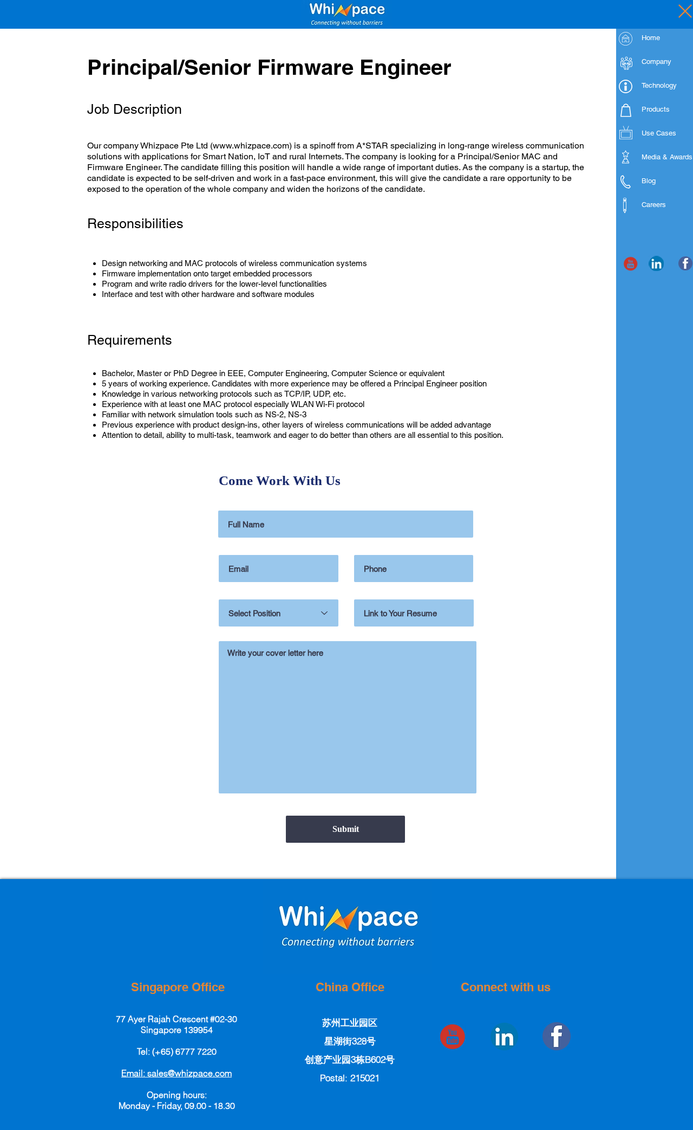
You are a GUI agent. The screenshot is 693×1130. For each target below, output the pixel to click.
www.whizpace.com (251, 145)
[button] (176, 1073)
